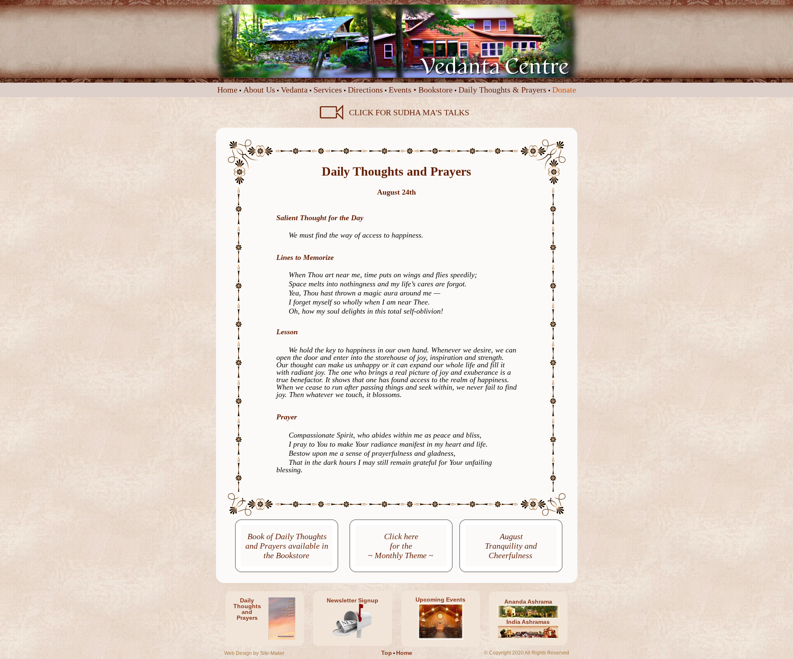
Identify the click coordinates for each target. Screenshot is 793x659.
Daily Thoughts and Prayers (247, 609)
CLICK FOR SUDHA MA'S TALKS (407, 112)
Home (227, 89)
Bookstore (435, 89)
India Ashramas (528, 622)
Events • (403, 89)
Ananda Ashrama (528, 601)
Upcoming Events (440, 599)
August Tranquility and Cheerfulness (511, 546)
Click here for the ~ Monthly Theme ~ (400, 546)
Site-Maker (272, 653)
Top (386, 652)
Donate (564, 89)
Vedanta (294, 89)
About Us (259, 89)
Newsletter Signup (352, 600)
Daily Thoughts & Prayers (502, 89)
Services (327, 89)
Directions (365, 89)
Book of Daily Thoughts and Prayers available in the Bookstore (286, 546)
